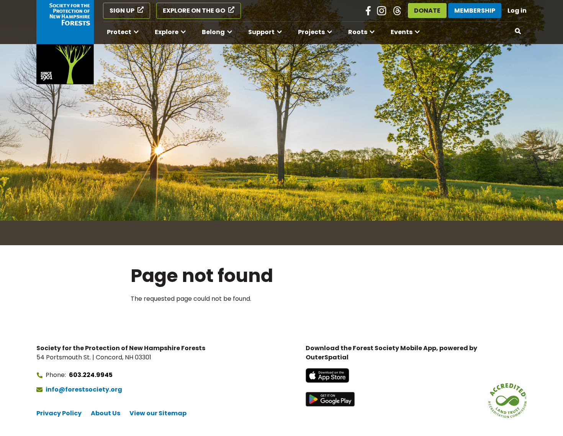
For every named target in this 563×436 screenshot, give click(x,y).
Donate (427, 10)
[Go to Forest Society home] (65, 42)
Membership (474, 10)
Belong (213, 32)
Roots (357, 32)
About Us (105, 413)
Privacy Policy (59, 413)
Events (401, 32)
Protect (119, 32)
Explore (166, 32)
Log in (517, 10)
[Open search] (518, 31)
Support (261, 32)
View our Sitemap (158, 413)
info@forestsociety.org (84, 389)
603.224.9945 (91, 374)
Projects (311, 32)
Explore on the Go (194, 10)
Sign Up (122, 10)
